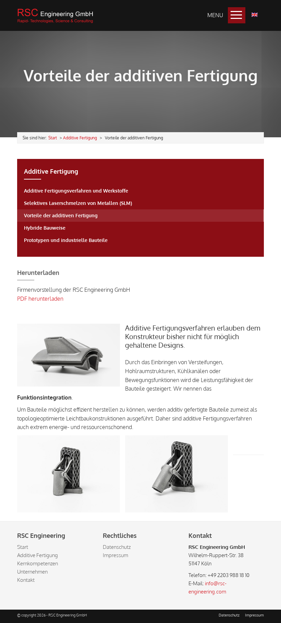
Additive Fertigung (80, 137)
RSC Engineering (55, 15)
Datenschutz (117, 547)
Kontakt (26, 580)
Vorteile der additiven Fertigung (61, 215)
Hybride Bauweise (44, 228)
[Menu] (236, 15)
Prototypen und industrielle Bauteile (66, 240)
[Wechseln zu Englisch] (254, 14)
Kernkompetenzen (37, 563)
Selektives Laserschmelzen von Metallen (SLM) (78, 203)
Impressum (115, 555)
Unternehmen (32, 571)
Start (22, 547)
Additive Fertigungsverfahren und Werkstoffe (76, 191)
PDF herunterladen (40, 298)
